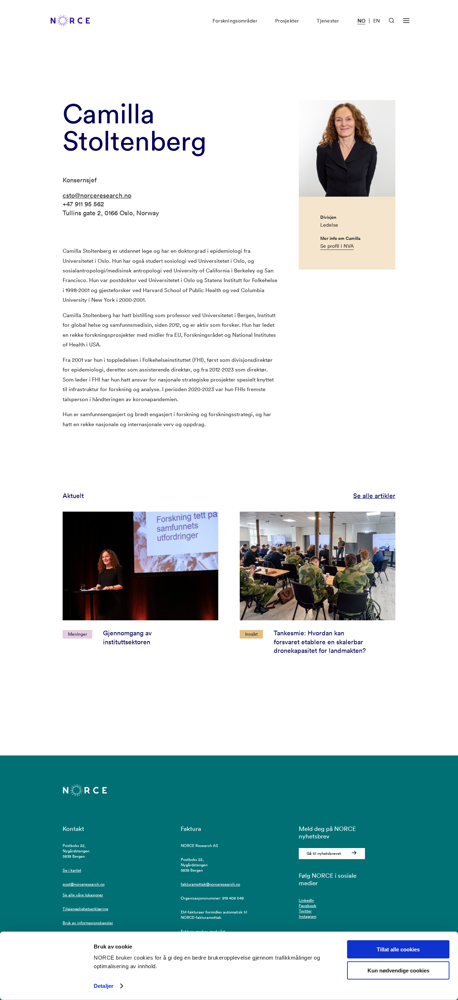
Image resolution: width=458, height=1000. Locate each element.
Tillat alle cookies (398, 949)
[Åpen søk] (391, 20)
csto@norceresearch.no (97, 195)
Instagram (307, 916)
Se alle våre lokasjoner (83, 895)
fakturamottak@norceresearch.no (210, 884)
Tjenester (328, 21)
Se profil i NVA (337, 246)
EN (376, 21)
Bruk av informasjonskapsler (88, 923)
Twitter (305, 911)
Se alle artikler (374, 496)
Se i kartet (72, 870)
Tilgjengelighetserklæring (85, 909)
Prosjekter (287, 21)
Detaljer (103, 986)
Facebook (307, 905)
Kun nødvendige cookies (398, 970)
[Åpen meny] (406, 20)
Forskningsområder (235, 21)
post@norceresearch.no (83, 884)
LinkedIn (306, 900)
